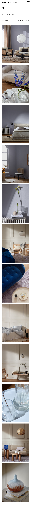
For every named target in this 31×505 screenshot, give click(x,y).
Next (27, 20)
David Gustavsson (9, 2)
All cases (5, 20)
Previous (21, 20)
